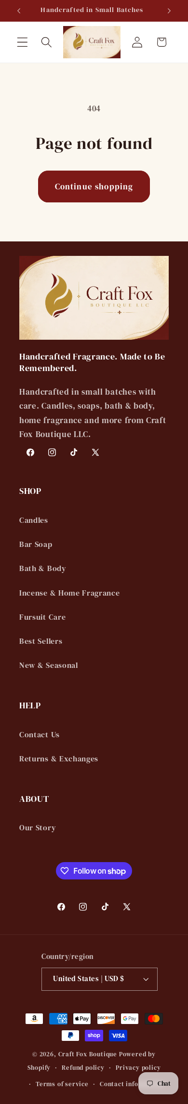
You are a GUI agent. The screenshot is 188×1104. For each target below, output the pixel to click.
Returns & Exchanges (58, 758)
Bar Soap (36, 544)
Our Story (37, 827)
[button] (22, 42)
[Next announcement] (169, 10)
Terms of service (62, 1084)
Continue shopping (94, 186)
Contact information (131, 1084)
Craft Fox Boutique (88, 1054)
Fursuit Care (42, 617)
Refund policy (83, 1068)
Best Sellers (40, 641)
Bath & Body (43, 568)
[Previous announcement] (18, 10)
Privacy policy (138, 1068)
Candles (33, 520)
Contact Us (39, 734)
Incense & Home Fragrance (69, 592)
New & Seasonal (48, 665)
